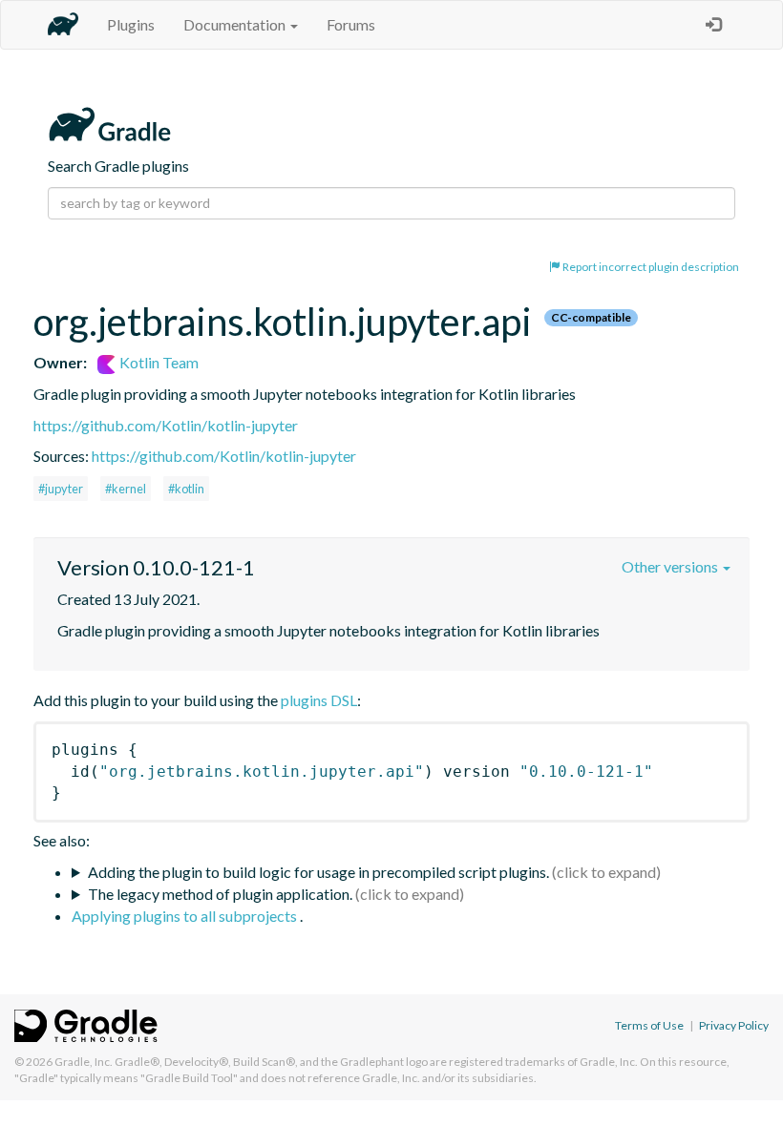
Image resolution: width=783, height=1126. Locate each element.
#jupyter (60, 488)
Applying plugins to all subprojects (186, 916)
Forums (351, 24)
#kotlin (186, 488)
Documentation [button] (235, 24)
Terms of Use (649, 1025)
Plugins (131, 24)
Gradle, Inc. (83, 1061)
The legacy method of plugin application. (220, 894)
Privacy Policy (734, 1025)
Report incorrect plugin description (650, 267)
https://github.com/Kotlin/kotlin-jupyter (165, 425)
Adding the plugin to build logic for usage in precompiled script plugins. (318, 872)
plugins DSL (319, 700)
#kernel (125, 488)
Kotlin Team (157, 362)
